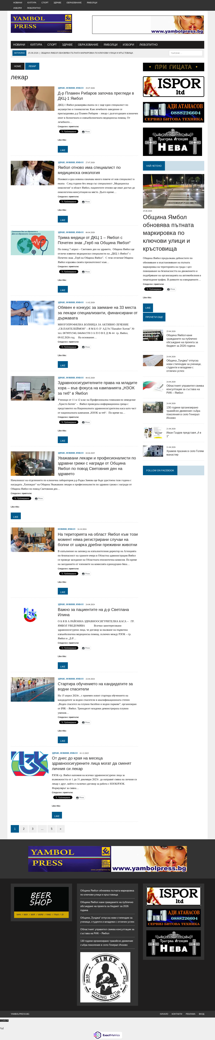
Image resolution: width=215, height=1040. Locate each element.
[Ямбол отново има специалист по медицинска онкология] (32, 183)
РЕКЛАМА (190, 1014)
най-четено (154, 165)
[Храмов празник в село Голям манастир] (153, 454)
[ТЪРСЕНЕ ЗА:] (186, 52)
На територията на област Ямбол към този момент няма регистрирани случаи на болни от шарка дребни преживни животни (98, 539)
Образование (74, 3)
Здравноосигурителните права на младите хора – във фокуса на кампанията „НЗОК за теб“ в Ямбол (97, 387)
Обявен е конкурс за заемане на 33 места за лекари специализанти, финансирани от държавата (98, 312)
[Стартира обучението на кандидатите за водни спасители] (32, 699)
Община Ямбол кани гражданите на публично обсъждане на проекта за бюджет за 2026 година (106, 906)
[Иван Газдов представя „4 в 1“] (153, 436)
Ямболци (92, 3)
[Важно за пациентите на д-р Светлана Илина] (32, 625)
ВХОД (201, 1014)
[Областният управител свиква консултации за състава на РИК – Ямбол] (153, 389)
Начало (164, 1014)
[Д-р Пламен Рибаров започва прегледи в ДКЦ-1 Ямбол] (32, 108)
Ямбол (79, 88)
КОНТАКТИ (177, 1014)
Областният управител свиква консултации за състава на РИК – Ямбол (185, 389)
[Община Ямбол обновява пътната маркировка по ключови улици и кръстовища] (173, 206)
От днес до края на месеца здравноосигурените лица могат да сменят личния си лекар (91, 763)
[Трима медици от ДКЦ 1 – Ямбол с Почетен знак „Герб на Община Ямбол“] (32, 253)
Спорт (44, 3)
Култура (31, 3)
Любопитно (33, 8)
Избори (17, 8)
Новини (17, 3)
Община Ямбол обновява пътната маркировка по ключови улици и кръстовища (168, 233)
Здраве (57, 3)
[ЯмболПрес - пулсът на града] (41, 23)
